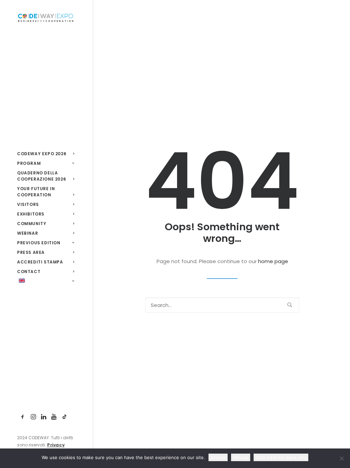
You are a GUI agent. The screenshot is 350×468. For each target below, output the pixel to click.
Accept (218, 457)
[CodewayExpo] (45, 17)
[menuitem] (22, 417)
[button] (22, 417)
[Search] (222, 305)
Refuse (240, 457)
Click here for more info (281, 457)
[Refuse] (341, 458)
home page (273, 261)
